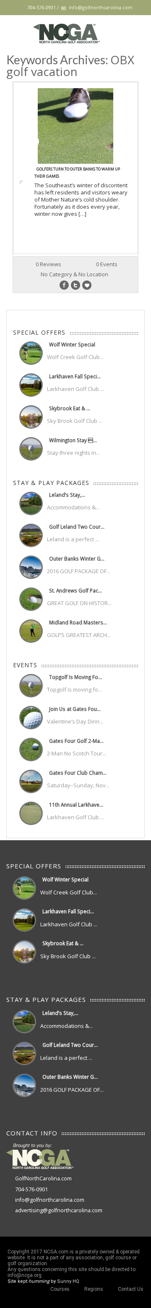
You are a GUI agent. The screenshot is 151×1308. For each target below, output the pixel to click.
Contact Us (130, 1289)
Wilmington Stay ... (73, 440)
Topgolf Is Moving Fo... (75, 677)
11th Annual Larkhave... (76, 804)
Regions (93, 1289)
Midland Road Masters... (78, 622)
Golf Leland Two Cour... (76, 526)
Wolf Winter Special (72, 344)
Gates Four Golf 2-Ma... (76, 740)
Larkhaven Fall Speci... (75, 376)
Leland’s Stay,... (67, 494)
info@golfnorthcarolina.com (49, 1199)
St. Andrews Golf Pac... (75, 590)
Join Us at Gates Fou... (75, 708)
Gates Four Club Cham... (78, 772)
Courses (60, 1289)
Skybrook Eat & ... (69, 408)
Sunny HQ (68, 1281)
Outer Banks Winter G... (76, 558)
